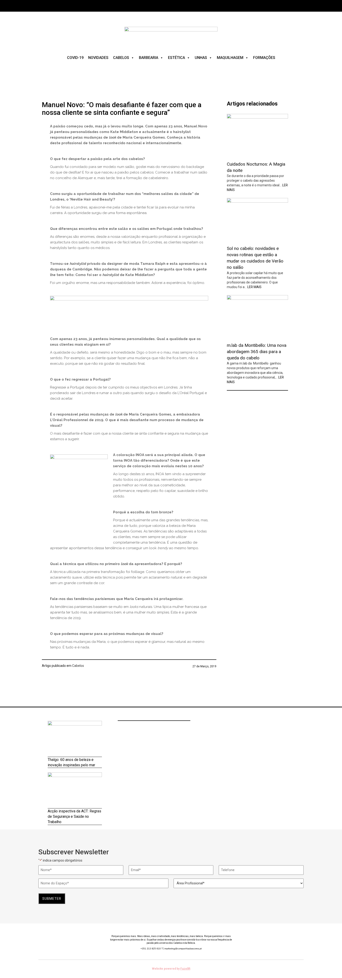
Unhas (201, 57)
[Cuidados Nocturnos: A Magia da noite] (257, 136)
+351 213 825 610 (152, 948)
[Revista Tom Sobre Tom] (171, 35)
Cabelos (121, 57)
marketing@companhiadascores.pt (183, 948)
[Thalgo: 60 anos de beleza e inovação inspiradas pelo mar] (75, 739)
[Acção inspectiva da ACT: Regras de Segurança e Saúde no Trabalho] (75, 790)
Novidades (98, 57)
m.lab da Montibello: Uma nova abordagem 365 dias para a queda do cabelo (256, 352)
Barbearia (148, 57)
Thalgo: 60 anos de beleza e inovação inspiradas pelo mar (71, 762)
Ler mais (254, 287)
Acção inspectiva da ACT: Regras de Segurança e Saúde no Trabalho (74, 816)
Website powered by (171, 968)
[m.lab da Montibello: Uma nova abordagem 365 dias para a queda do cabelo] (257, 317)
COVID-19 (75, 57)
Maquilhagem (230, 57)
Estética (176, 57)
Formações (264, 57)
